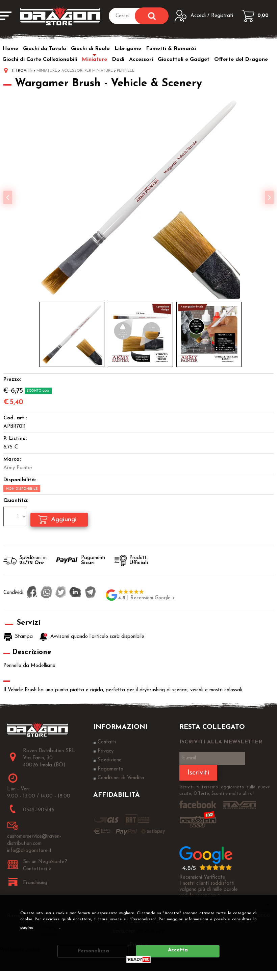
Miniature (94, 59)
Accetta (178, 950)
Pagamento (110, 769)
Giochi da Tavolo (44, 48)
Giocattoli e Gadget (183, 59)
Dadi (118, 59)
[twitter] (60, 593)
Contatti (107, 742)
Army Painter (17, 467)
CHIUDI (267, 904)
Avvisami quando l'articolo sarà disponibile (97, 636)
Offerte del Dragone (241, 59)
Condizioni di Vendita (121, 778)
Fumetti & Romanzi (171, 48)
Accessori (141, 59)
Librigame (128, 48)
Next (269, 197)
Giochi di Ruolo (90, 48)
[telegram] (90, 593)
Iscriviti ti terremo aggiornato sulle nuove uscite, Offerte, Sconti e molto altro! (224, 790)
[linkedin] (75, 593)
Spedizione (110, 760)
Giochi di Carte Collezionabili (39, 59)
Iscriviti (198, 772)
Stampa (24, 636)
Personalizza (93, 951)
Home (10, 48)
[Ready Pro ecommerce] (138, 959)
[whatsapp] (46, 593)
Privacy (48, 928)
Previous (7, 197)
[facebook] (32, 593)
